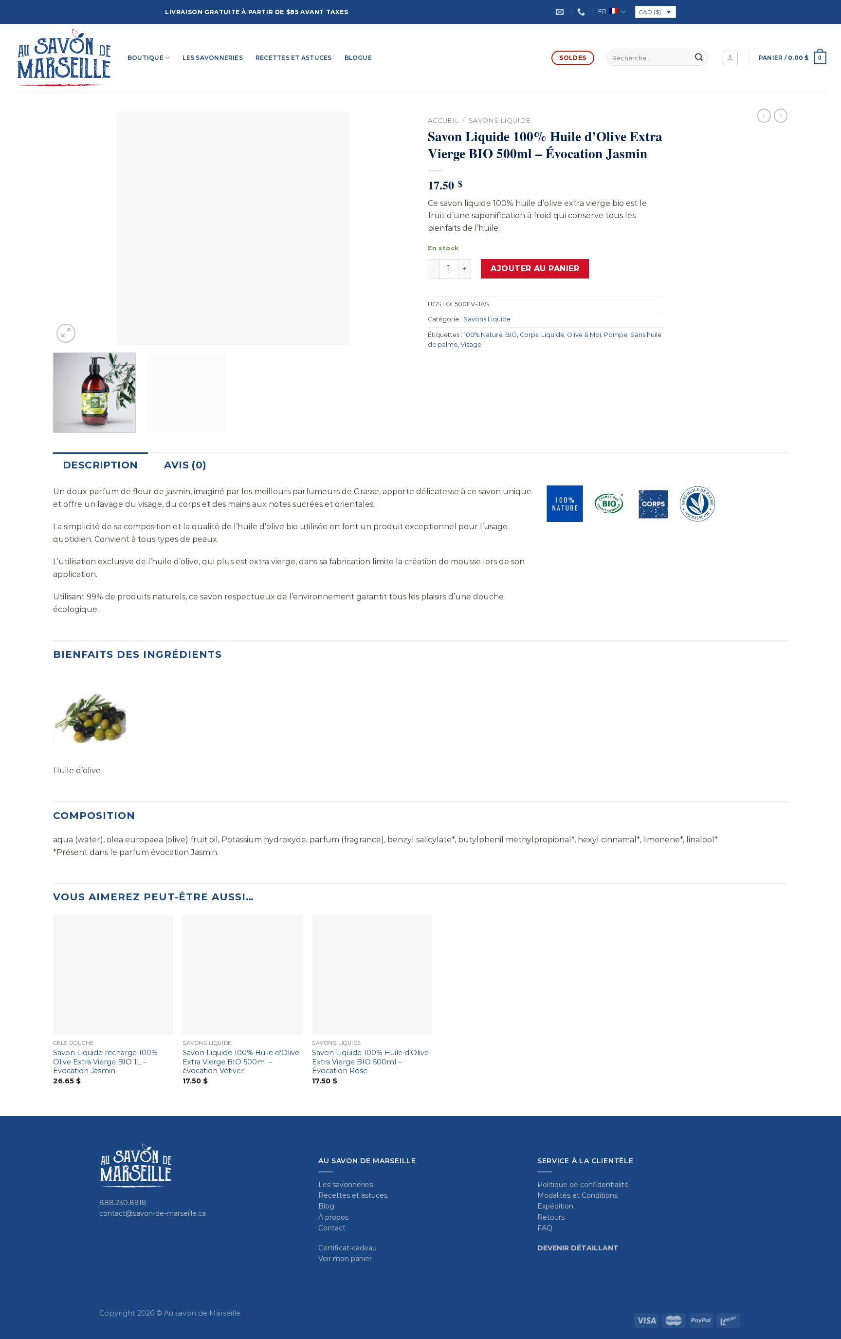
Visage (470, 344)
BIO (511, 334)
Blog (326, 1206)
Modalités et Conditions (577, 1195)
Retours (551, 1217)
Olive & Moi (584, 334)
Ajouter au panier (535, 268)
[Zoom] (65, 333)
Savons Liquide (499, 120)
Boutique (146, 57)
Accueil (443, 120)
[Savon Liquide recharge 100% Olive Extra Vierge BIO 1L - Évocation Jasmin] (113, 975)
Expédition (555, 1206)
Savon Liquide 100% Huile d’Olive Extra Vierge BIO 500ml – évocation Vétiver (241, 1061)
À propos (333, 1217)
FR (602, 11)
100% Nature (483, 334)
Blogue (358, 57)
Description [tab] (100, 465)
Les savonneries (213, 57)
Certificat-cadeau (347, 1248)
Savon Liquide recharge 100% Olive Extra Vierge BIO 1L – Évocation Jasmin (105, 1061)
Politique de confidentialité (583, 1184)
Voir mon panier (345, 1258)
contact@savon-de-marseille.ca (152, 1213)
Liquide (552, 334)
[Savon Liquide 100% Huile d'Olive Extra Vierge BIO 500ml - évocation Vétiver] (243, 975)
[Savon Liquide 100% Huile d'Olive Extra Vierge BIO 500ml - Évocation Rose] (372, 975)
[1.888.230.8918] (582, 12)
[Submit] (699, 58)
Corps (529, 334)
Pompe (615, 334)
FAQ (544, 1228)
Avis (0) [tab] (185, 465)
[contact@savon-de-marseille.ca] (561, 12)
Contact (332, 1228)
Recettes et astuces (294, 57)
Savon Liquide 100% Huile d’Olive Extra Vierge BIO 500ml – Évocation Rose (370, 1061)
